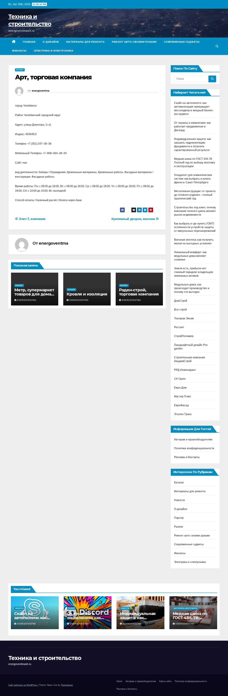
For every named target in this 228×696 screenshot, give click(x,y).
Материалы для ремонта (85, 41)
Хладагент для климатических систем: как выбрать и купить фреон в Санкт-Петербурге (193, 179)
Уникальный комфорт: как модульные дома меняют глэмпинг (190, 256)
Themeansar (67, 685)
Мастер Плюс (182, 396)
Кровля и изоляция (87, 294)
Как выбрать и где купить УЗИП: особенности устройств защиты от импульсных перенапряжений (195, 227)
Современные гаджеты (182, 41)
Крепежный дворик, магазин (133, 219)
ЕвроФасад (181, 405)
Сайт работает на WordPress (23, 685)
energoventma (40, 90)
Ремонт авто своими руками (134, 41)
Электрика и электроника (53, 50)
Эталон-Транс (183, 414)
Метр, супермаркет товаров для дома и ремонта (34, 294)
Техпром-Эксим (184, 318)
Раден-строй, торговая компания (139, 291)
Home (119, 681)
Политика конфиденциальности (194, 448)
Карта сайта (165, 681)
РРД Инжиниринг (185, 370)
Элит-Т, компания (31, 219)
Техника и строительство (44, 657)
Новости (179, 500)
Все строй (180, 309)
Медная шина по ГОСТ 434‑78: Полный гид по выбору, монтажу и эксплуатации (194, 162)
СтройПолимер (183, 336)
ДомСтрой (180, 300)
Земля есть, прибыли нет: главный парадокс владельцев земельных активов (193, 272)
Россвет (179, 327)
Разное (178, 526)
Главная (29, 41)
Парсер (179, 517)
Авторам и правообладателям (193, 439)
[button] (217, 46)
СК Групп (180, 378)
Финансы (19, 50)
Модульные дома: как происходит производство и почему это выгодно (191, 288)
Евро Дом (180, 387)
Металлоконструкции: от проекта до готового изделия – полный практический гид (194, 195)
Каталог (20, 70)
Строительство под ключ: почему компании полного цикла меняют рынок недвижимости (195, 211)
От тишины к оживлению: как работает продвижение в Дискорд (192, 126)
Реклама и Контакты (187, 457)
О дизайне (51, 41)
